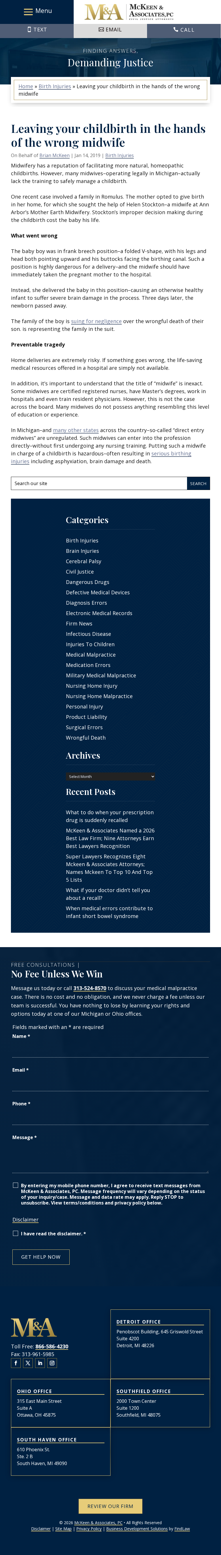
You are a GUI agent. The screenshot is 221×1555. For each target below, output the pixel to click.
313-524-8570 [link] (89, 988)
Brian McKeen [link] (54, 155)
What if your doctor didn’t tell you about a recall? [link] (108, 894)
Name (21, 1036)
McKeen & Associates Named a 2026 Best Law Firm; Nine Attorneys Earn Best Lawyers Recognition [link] (110, 838)
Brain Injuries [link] (82, 550)
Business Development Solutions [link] (137, 1528)
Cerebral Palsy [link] (83, 561)
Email (20, 1070)
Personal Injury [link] (84, 706)
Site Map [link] (63, 1528)
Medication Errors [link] (88, 664)
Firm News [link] (79, 623)
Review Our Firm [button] (110, 1506)
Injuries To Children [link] (90, 644)
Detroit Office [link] (139, 1322)
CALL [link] (187, 29)
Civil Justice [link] (80, 571)
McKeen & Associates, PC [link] (98, 1522)
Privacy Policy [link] (89, 1528)
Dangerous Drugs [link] (87, 581)
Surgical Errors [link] (84, 727)
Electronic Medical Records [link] (99, 613)
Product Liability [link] (86, 716)
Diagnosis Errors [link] (86, 602)
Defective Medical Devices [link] (98, 592)
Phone (21, 1103)
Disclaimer (25, 1219)
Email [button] (114, 29)
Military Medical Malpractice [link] (101, 675)
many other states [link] (76, 430)
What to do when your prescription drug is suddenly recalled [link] (110, 816)
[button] (36, 12)
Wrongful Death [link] (86, 737)
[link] (129, 12)
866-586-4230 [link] (51, 1346)
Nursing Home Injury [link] (91, 685)
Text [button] (40, 29)
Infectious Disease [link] (88, 633)
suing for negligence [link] (96, 321)
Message (24, 1137)
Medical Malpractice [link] (91, 654)
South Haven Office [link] (47, 1440)
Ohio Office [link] (34, 1391)
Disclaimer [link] (41, 1528)
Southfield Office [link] (144, 1391)
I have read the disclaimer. (53, 1234)
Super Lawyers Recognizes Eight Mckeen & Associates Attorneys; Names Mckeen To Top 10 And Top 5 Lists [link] (109, 868)
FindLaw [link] (182, 1528)
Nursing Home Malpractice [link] (99, 696)
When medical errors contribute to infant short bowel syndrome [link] (109, 912)
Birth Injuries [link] (119, 155)
